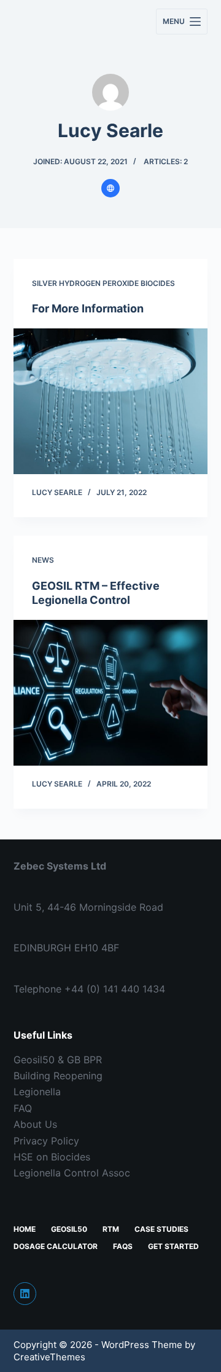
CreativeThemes (49, 1357)
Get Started (173, 1246)
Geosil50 (69, 1229)
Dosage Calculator (56, 1246)
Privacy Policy (46, 1141)
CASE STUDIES (161, 1229)
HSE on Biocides (52, 1157)
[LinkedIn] (25, 1294)
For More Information (88, 308)
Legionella (37, 1091)
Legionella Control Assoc (72, 1173)
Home (25, 1229)
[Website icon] (110, 188)
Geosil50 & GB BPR (58, 1059)
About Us (35, 1124)
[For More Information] (111, 401)
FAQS (123, 1246)
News (43, 560)
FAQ (23, 1108)
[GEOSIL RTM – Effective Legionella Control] (111, 693)
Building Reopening (58, 1075)
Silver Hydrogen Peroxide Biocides (103, 283)
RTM (111, 1229)
